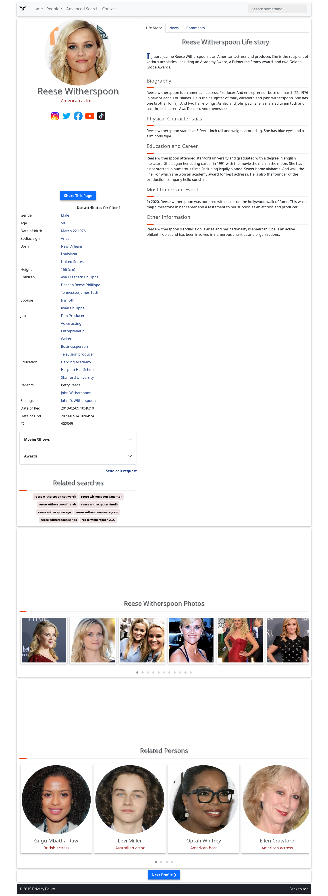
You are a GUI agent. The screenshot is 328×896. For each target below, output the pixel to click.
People (52, 8)
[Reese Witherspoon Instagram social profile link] (55, 115)
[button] (137, 672)
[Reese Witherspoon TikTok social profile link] (101, 115)
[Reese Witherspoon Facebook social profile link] (78, 115)
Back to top (299, 888)
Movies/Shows (37, 439)
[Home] (22, 9)
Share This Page (78, 195)
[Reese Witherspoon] (78, 51)
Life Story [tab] (154, 27)
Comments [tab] (195, 27)
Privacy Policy (43, 888)
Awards (30, 456)
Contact (109, 8)
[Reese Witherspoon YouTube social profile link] (90, 115)
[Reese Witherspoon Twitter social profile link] (67, 115)
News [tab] (174, 27)
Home (37, 8)
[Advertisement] (78, 156)
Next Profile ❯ (164, 874)
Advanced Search (82, 8)
